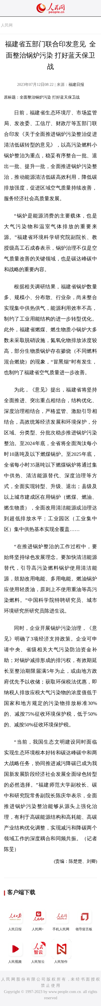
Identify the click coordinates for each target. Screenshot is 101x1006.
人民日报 (15, 929)
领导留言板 (83, 929)
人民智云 (38, 962)
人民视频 (15, 962)
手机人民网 (60, 929)
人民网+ (38, 929)
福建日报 (76, 84)
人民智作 (61, 962)
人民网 (7, 25)
